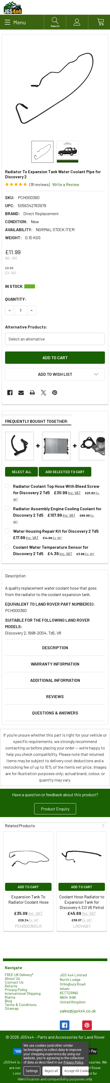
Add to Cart (28, 887)
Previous (97, 825)
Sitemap (12, 1008)
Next (102, 825)
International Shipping (23, 993)
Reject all (51, 1071)
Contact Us (14, 982)
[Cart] (99, 22)
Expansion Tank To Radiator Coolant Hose (28, 899)
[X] (43, 392)
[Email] (21, 392)
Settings (32, 1071)
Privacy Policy (16, 989)
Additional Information (55, 680)
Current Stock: (55, 286)
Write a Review (65, 184)
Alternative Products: (26, 326)
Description (55, 647)
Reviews (55, 696)
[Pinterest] (55, 392)
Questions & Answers (55, 712)
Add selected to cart (65, 472)
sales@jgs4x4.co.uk (78, 1010)
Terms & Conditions (21, 1004)
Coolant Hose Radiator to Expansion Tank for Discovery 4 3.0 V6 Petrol (81, 902)
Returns (11, 986)
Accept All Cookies (78, 1071)
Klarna (10, 997)
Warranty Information (55, 663)
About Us (12, 978)
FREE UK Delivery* (19, 974)
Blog (8, 1001)
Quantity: (15, 298)
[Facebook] (10, 392)
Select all (21, 472)
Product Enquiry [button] (55, 808)
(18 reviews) (39, 184)
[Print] (32, 392)
